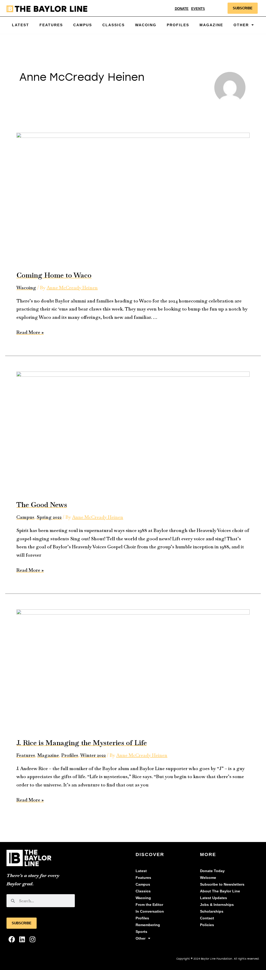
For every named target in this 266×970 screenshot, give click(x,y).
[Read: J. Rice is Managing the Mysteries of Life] (133, 670)
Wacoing (145, 25)
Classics (113, 25)
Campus (82, 25)
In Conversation (150, 911)
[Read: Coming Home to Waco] (133, 198)
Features (51, 25)
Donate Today (212, 871)
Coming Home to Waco (53, 275)
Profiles (178, 25)
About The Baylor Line (220, 891)
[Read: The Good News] (133, 432)
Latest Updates (213, 898)
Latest (20, 25)
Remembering (148, 925)
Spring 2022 (49, 517)
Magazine (211, 25)
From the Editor (149, 905)
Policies (207, 925)
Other (140, 938)
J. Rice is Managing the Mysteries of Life (81, 742)
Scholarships (211, 911)
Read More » (30, 331)
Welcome (208, 878)
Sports (141, 932)
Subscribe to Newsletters (222, 884)
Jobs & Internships (217, 905)
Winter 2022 (93, 755)
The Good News (41, 504)
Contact (207, 918)
